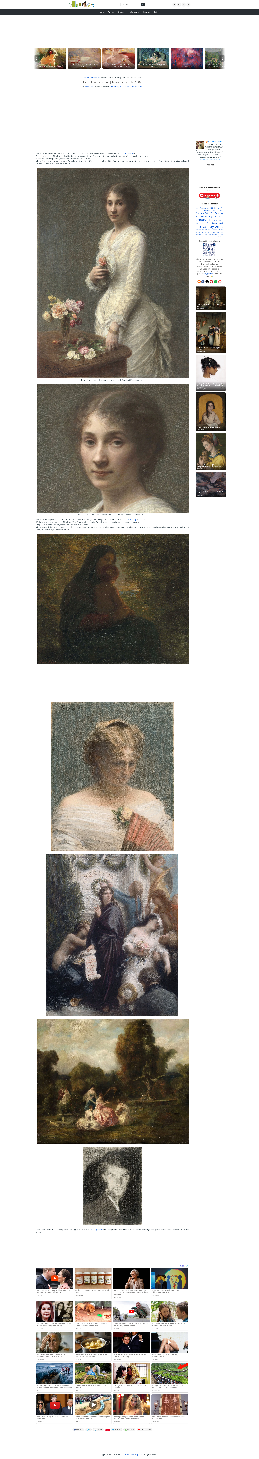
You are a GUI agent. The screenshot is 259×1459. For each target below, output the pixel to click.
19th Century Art (116, 86)
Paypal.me (208, 273)
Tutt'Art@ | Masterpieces (131, 1454)
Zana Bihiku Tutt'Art (215, 142)
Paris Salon (128, 153)
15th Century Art (205, 210)
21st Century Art (207, 227)
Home (101, 12)
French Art (95, 77)
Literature (134, 12)
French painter (96, 1229)
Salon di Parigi (130, 519)
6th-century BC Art (216, 235)
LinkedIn (99, 1429)
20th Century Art (128, 86)
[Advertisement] (129, 29)
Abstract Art (201, 237)
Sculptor (146, 12)
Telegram (117, 1429)
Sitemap (122, 12)
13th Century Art (202, 208)
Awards (111, 12)
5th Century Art (213, 232)
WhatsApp (130, 1429)
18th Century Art (208, 216)
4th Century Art (214, 230)
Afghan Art (213, 237)
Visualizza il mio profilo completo (209, 160)
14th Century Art (216, 208)
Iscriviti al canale (146, 1429)
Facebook (79, 1429)
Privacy (157, 12)
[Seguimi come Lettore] (199, 282)
